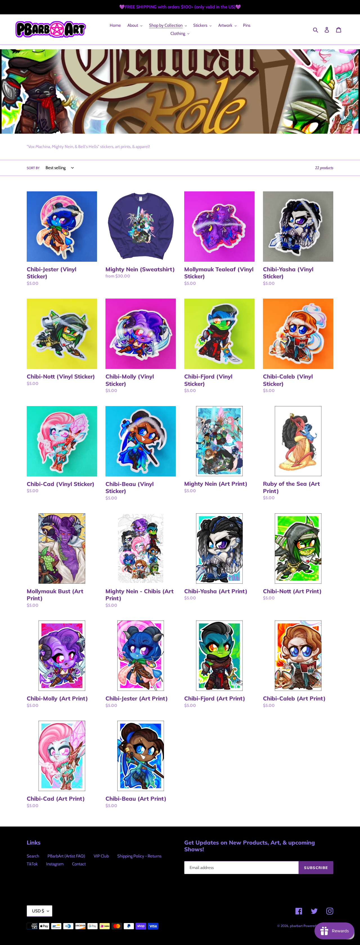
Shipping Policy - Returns (139, 856)
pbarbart (296, 926)
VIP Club (101, 856)
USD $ (38, 910)
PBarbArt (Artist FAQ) (66, 856)
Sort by (33, 168)
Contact (79, 863)
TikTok (32, 863)
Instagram (55, 863)
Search (33, 856)
